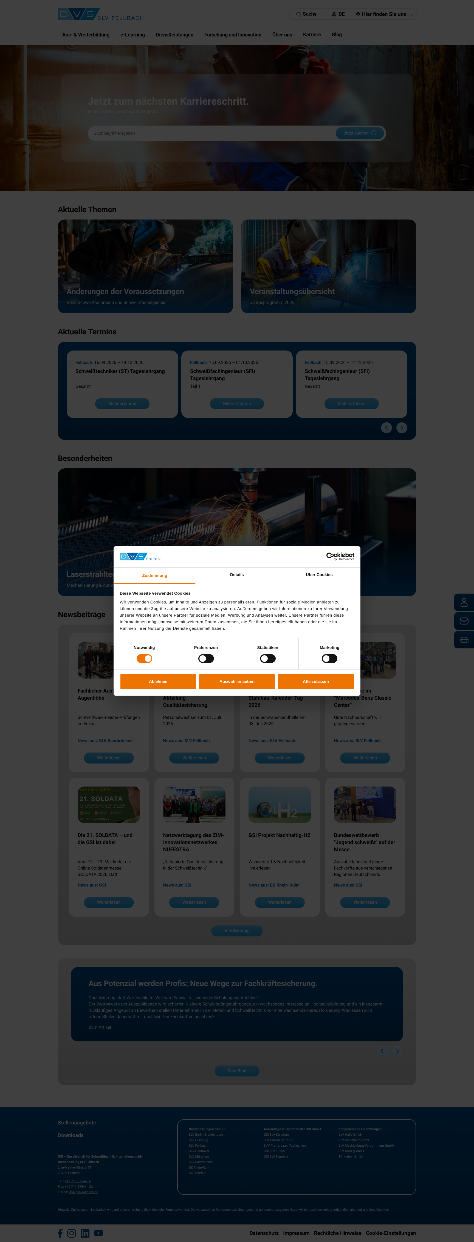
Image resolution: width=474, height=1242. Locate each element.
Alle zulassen (316, 681)
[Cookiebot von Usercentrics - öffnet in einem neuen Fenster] (330, 556)
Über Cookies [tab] (319, 574)
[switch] (206, 658)
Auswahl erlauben (237, 681)
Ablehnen (158, 681)
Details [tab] (237, 574)
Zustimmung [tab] (154, 575)
